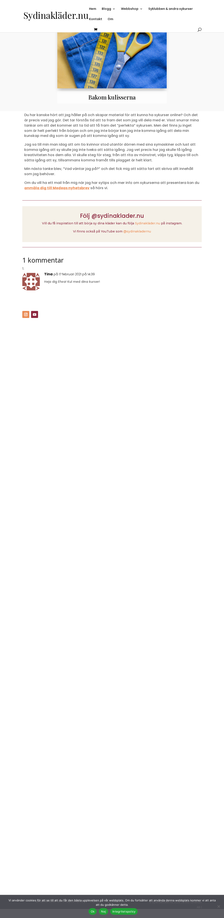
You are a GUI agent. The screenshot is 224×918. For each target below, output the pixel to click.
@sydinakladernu (137, 231)
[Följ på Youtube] (34, 314)
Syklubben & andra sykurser (170, 9)
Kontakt (95, 19)
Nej (103, 911)
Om (110, 19)
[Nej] (218, 906)
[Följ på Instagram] (25, 314)
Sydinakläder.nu (147, 223)
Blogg (106, 9)
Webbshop (129, 9)
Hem (92, 9)
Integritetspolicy (123, 911)
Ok (93, 911)
